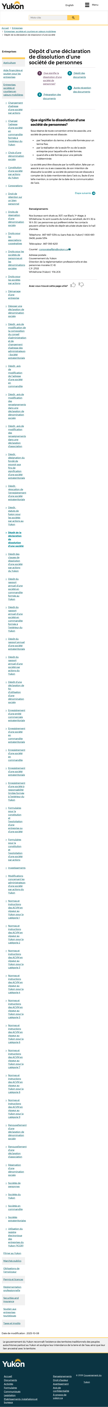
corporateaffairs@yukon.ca (53, 249)
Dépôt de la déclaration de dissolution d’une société (16, 539)
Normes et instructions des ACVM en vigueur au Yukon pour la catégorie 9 (15, 1109)
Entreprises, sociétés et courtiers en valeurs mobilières (30, 31)
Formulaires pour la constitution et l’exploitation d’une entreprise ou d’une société (15, 820)
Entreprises (17, 28)
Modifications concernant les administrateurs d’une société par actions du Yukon (16, 884)
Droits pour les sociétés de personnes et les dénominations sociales (16, 260)
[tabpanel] (63, 151)
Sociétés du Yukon (14, 1196)
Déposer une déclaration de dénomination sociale (16, 311)
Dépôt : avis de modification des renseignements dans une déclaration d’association (16, 436)
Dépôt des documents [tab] (79, 75)
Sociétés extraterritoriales (16, 1219)
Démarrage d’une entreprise (14, 294)
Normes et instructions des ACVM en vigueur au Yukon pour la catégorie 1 (15, 909)
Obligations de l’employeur (11, 1270)
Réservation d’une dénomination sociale (16, 1170)
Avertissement (61, 1384)
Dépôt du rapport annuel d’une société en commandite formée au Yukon (15, 589)
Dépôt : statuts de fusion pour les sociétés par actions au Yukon (15, 516)
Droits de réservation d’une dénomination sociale (16, 219)
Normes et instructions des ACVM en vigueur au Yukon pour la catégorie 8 (15, 1084)
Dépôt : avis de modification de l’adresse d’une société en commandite (15, 376)
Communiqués (12, 1391)
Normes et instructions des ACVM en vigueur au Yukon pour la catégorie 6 (15, 1034)
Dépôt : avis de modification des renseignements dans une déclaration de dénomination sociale (16, 406)
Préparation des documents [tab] (52, 96)
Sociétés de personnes (14, 1185)
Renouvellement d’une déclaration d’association (16, 1151)
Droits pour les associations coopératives (15, 238)
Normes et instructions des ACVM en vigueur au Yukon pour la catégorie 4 (15, 984)
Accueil (5, 28)
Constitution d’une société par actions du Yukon (15, 172)
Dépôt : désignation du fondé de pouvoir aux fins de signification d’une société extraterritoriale (16, 466)
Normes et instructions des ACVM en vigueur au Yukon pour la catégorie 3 (15, 959)
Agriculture (9, 62)
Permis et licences (13, 1279)
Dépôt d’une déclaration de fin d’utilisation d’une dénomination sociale (16, 692)
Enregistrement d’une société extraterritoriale (16, 771)
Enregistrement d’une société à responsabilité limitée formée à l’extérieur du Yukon (16, 791)
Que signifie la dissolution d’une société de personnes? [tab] (52, 78)
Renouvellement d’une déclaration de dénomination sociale (16, 1132)
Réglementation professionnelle (12, 1289)
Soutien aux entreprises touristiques (9, 1312)
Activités (8, 1384)
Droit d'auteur (60, 1380)
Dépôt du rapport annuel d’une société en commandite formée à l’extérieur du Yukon (15, 619)
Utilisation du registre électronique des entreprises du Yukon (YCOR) (16, 1237)
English (70, 5)
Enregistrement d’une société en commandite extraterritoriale (16, 735)
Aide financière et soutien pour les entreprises (13, 73)
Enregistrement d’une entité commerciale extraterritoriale (16, 715)
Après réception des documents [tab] (82, 90)
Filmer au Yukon (12, 1253)
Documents (10, 1380)
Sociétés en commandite (15, 1208)
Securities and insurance (11, 1300)
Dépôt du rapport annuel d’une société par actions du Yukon (15, 665)
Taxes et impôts (11, 1323)
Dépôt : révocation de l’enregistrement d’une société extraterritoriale (16, 493)
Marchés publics (12, 1261)
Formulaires (10, 1387)
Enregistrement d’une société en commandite (16, 755)
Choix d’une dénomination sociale (16, 156)
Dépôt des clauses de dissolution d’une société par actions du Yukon (15, 562)
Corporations (15, 185)
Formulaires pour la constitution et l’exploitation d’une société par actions (15, 849)
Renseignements (62, 1376)
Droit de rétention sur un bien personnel (15, 198)
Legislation (10, 1395)
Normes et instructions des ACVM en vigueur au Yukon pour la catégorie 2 (15, 934)
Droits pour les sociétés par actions (14, 280)
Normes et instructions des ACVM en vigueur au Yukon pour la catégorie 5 (15, 1009)
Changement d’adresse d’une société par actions (15, 108)
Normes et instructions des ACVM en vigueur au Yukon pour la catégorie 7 (15, 1059)
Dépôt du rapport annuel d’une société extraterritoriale (16, 644)
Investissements (16, 868)
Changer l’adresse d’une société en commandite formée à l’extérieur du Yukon (15, 133)
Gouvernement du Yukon (93, 1378)
